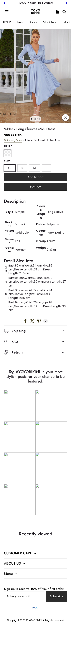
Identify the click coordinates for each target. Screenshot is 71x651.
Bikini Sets (49, 22)
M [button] (34, 168)
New (20, 22)
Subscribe (56, 596)
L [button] (46, 168)
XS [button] (9, 168)
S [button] (22, 168)
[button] (6, 12)
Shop (33, 22)
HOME (7, 22)
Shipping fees (13, 140)
